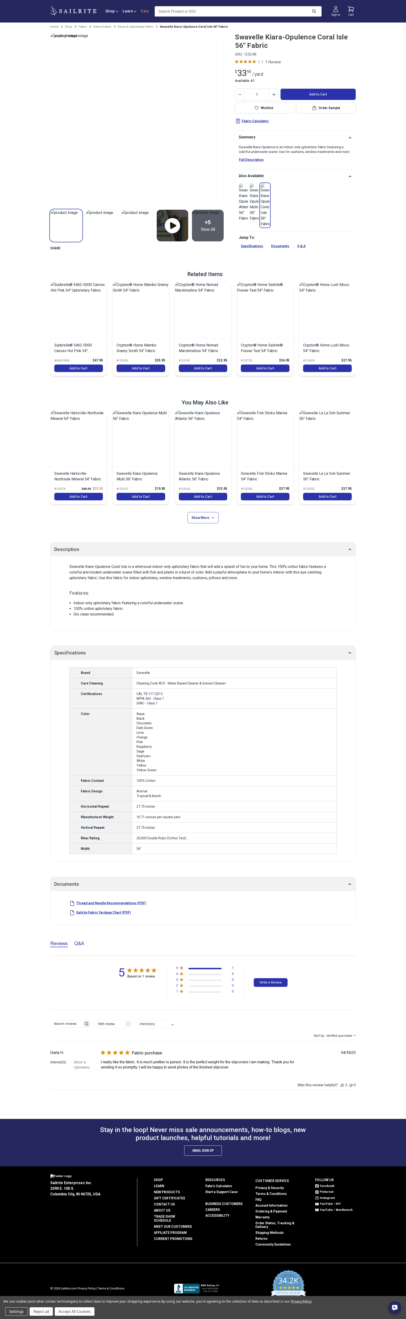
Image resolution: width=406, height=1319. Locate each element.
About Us (162, 1210)
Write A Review (271, 982)
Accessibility (217, 1215)
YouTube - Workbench (336, 1210)
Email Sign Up (203, 1150)
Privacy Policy (87, 1288)
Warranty (262, 1217)
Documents (280, 246)
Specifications (252, 246)
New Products (167, 1192)
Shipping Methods (269, 1233)
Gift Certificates (169, 1198)
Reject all (41, 1311)
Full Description (251, 160)
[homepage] (73, 11)
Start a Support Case (221, 1192)
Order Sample (329, 108)
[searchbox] (66, 1023)
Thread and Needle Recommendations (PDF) (111, 903)
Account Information (271, 1205)
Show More (200, 518)
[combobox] (156, 1024)
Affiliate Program (170, 1233)
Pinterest (326, 1192)
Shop (110, 11)
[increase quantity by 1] (273, 94)
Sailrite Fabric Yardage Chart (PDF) (103, 912)
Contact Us (164, 1204)
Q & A (301, 246)
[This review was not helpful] (350, 1085)
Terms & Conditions (271, 1194)
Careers (212, 1210)
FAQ (258, 1199)
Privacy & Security (269, 1188)
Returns (261, 1238)
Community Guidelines (273, 1244)
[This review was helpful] (342, 1085)
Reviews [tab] (59, 943)
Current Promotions (173, 1239)
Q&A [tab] (79, 943)
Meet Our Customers (173, 1226)
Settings (16, 1311)
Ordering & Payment (271, 1211)
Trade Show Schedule (164, 1218)
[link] (243, 202)
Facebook (327, 1186)
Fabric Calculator (255, 121)
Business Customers (224, 1204)
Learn (128, 11)
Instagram (327, 1198)
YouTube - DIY (330, 1203)
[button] (66, 225)
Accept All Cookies (75, 1311)
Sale (145, 11)
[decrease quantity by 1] (240, 94)
